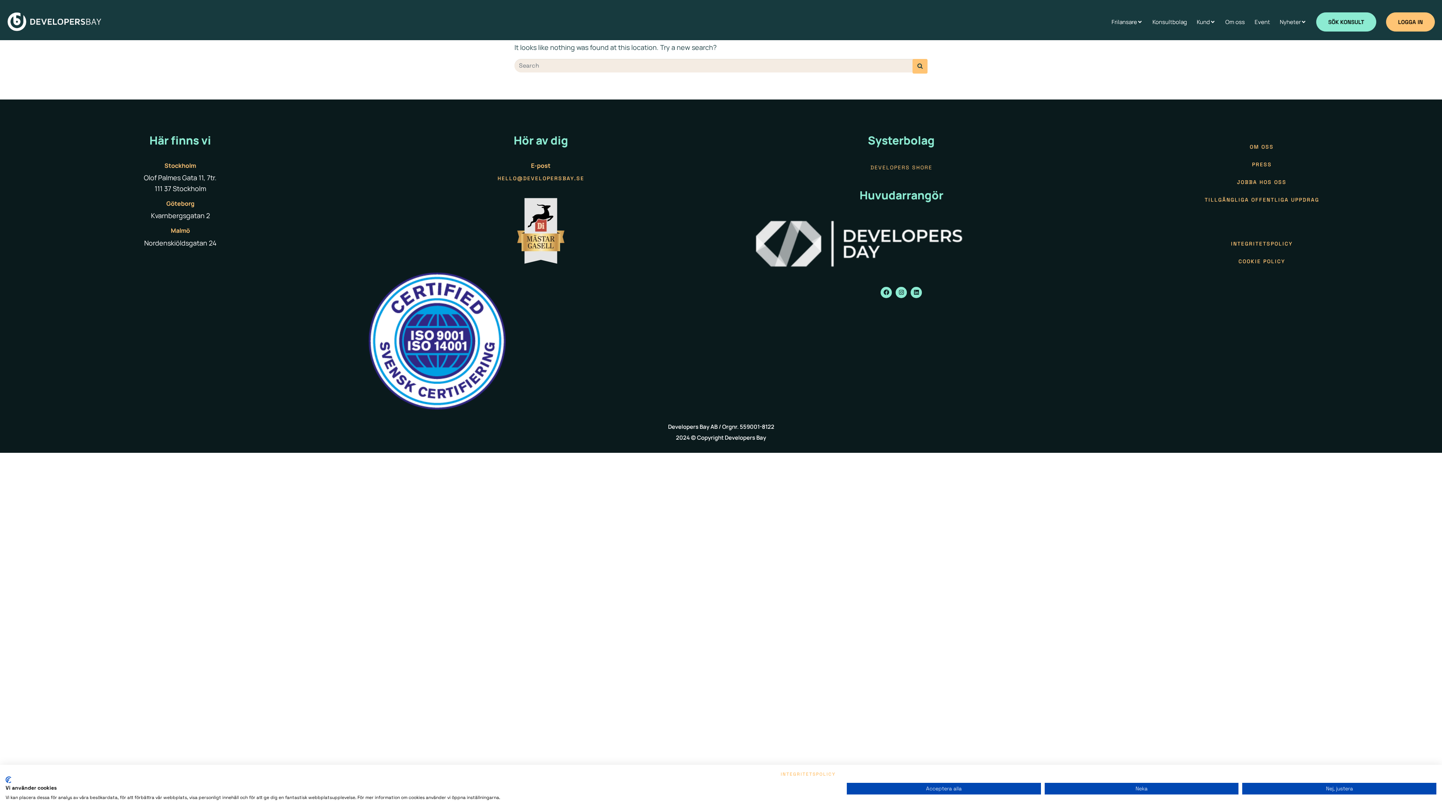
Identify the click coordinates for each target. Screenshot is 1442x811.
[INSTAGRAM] (901, 292)
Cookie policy (1261, 261)
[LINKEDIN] (916, 292)
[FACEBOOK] (886, 292)
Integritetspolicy (1262, 243)
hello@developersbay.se (541, 178)
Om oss (1262, 146)
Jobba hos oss (1262, 182)
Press (1262, 164)
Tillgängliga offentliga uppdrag (1262, 199)
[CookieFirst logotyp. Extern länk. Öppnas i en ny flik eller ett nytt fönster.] (8, 779)
